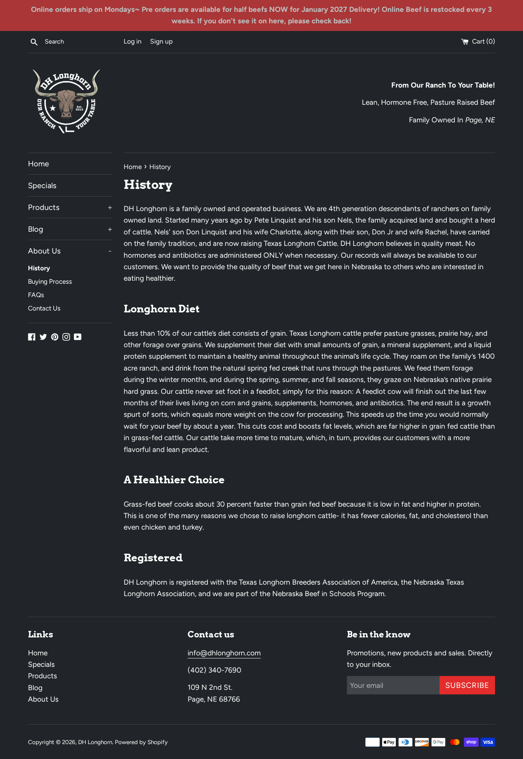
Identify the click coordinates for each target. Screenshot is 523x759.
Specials (42, 185)
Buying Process (50, 281)
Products (70, 207)
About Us (69, 250)
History (39, 268)
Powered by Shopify (141, 742)
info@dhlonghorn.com (224, 652)
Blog (70, 229)
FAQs (36, 295)
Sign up (161, 41)
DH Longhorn (95, 742)
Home (38, 163)
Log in (133, 41)
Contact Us (44, 308)
